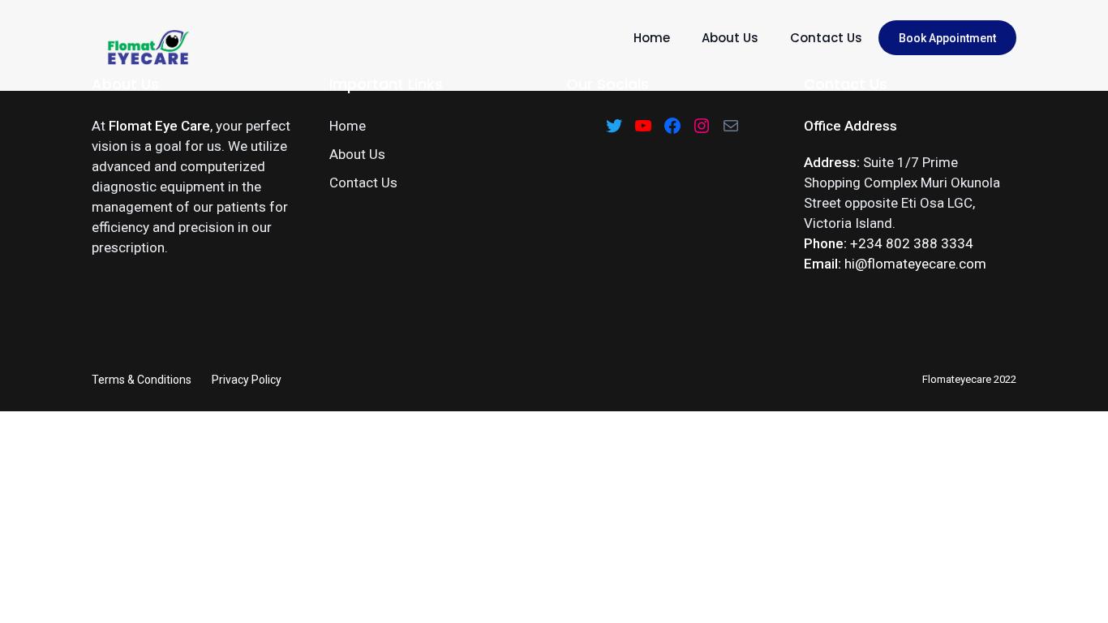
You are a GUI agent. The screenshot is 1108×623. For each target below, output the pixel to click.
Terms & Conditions (141, 379)
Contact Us (826, 37)
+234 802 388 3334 (911, 243)
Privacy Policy (246, 379)
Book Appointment (947, 38)
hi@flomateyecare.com (915, 264)
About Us (730, 37)
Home (651, 37)
